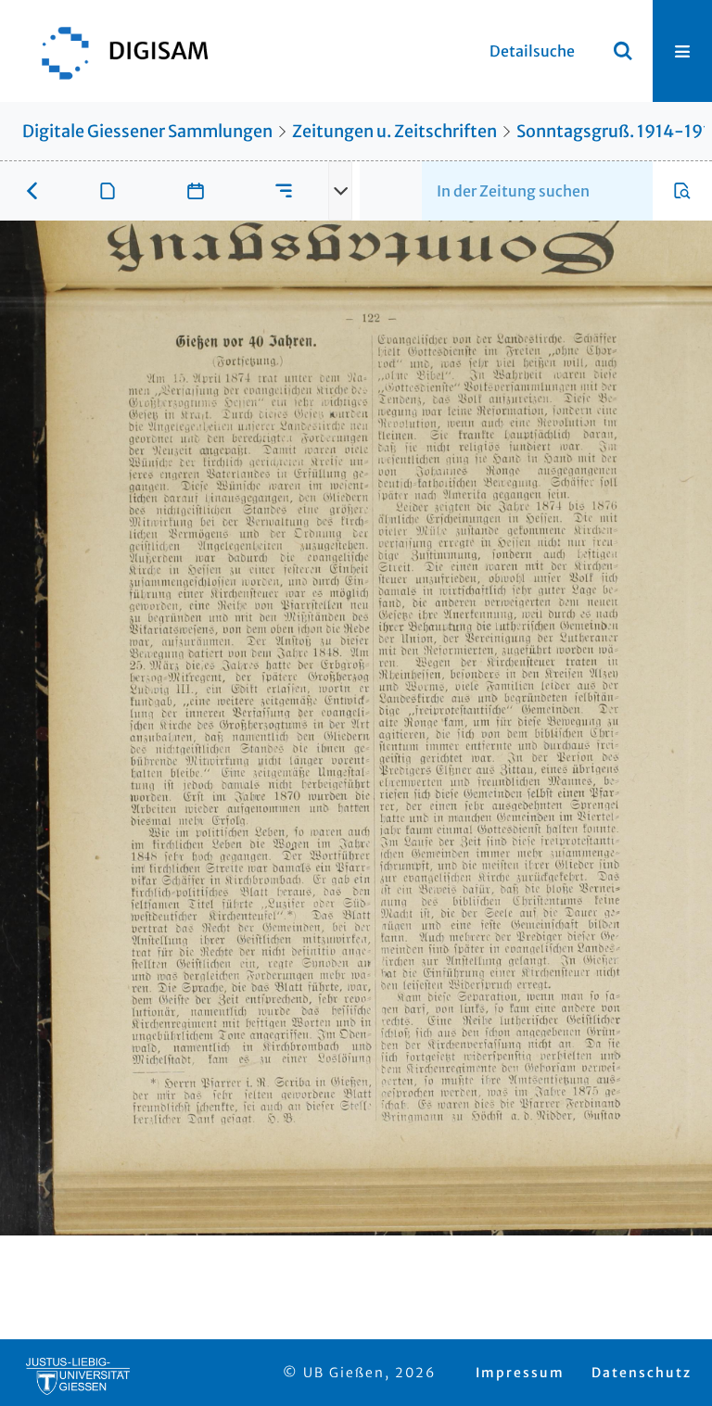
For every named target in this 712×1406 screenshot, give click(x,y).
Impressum (520, 1372)
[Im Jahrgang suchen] (682, 191)
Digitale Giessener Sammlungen (147, 131)
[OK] (623, 51)
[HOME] (116, 51)
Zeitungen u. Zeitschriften (394, 131)
